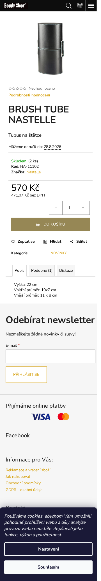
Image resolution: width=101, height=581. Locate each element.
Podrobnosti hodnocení (29, 95)
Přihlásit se (26, 374)
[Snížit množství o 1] (56, 208)
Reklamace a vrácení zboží (28, 470)
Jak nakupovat (18, 476)
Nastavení (48, 549)
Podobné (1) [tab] (41, 270)
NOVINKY (58, 253)
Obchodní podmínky (23, 483)
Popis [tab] (19, 270)
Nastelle (33, 172)
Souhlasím (48, 567)
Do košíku (54, 224)
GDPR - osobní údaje (24, 489)
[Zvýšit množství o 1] (82, 208)
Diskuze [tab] (66, 270)
